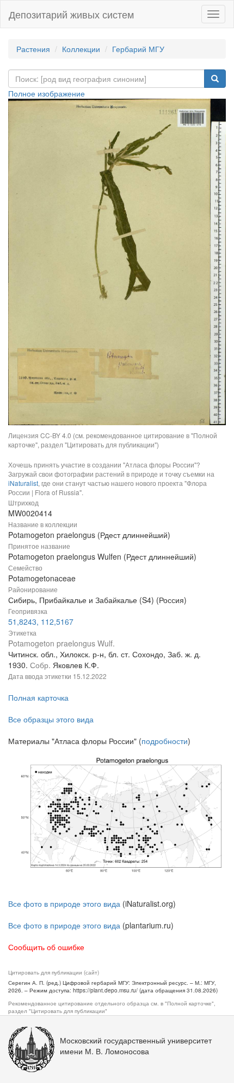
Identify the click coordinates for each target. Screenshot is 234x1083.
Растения (33, 48)
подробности (164, 740)
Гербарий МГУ (138, 48)
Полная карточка (38, 697)
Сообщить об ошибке (46, 946)
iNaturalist (23, 483)
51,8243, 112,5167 (40, 621)
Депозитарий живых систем (71, 14)
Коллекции (81, 48)
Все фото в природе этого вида (64, 903)
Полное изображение (46, 93)
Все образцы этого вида (51, 719)
